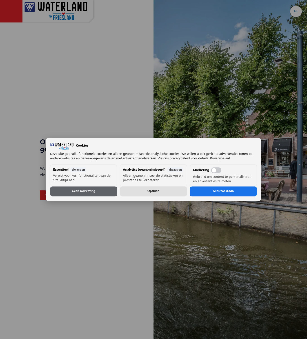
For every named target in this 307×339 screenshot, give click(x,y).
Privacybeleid (220, 158)
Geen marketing (83, 191)
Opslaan (153, 191)
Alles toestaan (223, 191)
